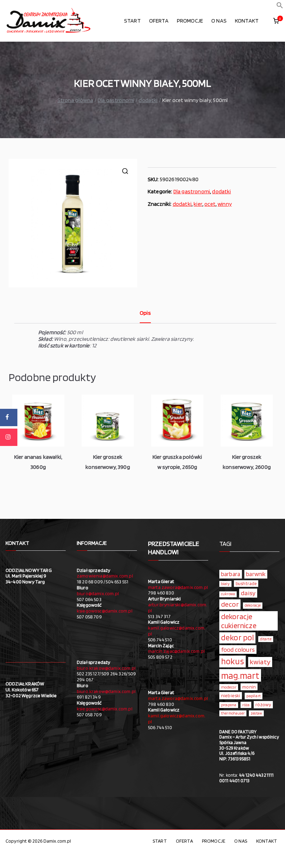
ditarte (265, 638)
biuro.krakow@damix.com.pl (106, 668)
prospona (228, 704)
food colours (238, 649)
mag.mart (240, 675)
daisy (248, 593)
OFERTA (159, 20)
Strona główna (75, 100)
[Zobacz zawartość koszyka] (275, 20)
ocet (209, 204)
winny (225, 204)
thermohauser (233, 713)
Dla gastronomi (116, 100)
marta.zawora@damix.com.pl (178, 587)
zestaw (256, 713)
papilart (253, 695)
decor (230, 604)
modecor (228, 687)
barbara (230, 574)
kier (198, 204)
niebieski (230, 695)
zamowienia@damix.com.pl (105, 576)
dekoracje (253, 605)
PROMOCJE (190, 20)
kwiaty (260, 661)
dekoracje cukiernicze (238, 621)
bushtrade (246, 583)
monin (249, 687)
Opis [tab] (145, 313)
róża (246, 704)
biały (225, 583)
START (132, 20)
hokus (232, 661)
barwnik (256, 574)
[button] (279, 6)
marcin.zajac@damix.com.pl (176, 651)
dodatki (148, 100)
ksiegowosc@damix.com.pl (104, 611)
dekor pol (237, 637)
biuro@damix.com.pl (98, 593)
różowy (263, 704)
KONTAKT (247, 20)
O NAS (219, 20)
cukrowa (228, 594)
